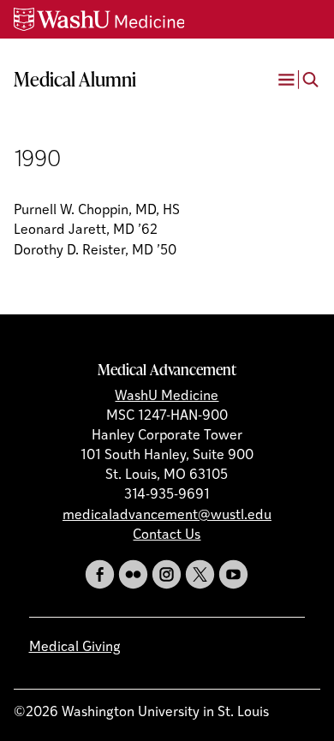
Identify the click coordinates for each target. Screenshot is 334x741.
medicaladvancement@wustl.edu (167, 516)
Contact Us (166, 535)
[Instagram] (167, 574)
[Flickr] (133, 574)
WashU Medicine (166, 396)
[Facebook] (100, 574)
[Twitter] (200, 574)
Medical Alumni (75, 79)
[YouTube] (233, 574)
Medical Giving (75, 647)
